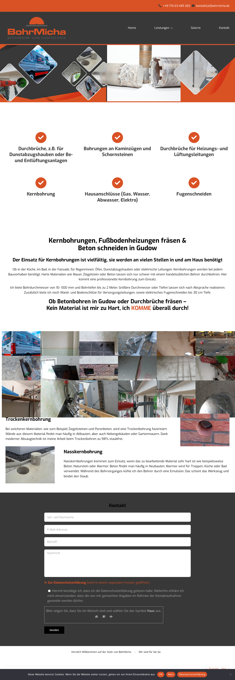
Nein (170, 674)
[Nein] (230, 674)
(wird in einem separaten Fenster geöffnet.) (99, 582)
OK (160, 674)
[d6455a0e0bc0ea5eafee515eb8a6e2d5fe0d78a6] (37, 16)
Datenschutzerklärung (192, 674)
